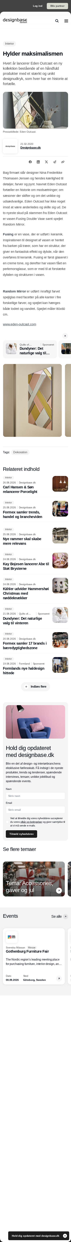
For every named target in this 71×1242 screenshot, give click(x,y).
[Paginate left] (5, 879)
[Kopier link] (62, 162)
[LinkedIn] (38, 162)
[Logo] (15, 21)
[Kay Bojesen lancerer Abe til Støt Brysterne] (35, 562)
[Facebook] (30, 162)
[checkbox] (7, 821)
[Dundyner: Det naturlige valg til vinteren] (30, 349)
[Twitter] (46, 162)
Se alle (56, 916)
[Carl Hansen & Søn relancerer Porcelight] (35, 485)
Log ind (37, 5)
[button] (65, 336)
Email (9, 802)
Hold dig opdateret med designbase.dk (36, 1235)
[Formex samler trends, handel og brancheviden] (35, 510)
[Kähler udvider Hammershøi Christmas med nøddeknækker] (35, 589)
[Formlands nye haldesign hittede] (35, 666)
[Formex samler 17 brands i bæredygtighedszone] (35, 641)
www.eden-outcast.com (19, 324)
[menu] (66, 20)
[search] (57, 20)
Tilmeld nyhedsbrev (21, 833)
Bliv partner (57, 5)
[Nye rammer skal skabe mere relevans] (35, 537)
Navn (9, 788)
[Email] (54, 162)
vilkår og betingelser (31, 821)
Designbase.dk (30, 147)
